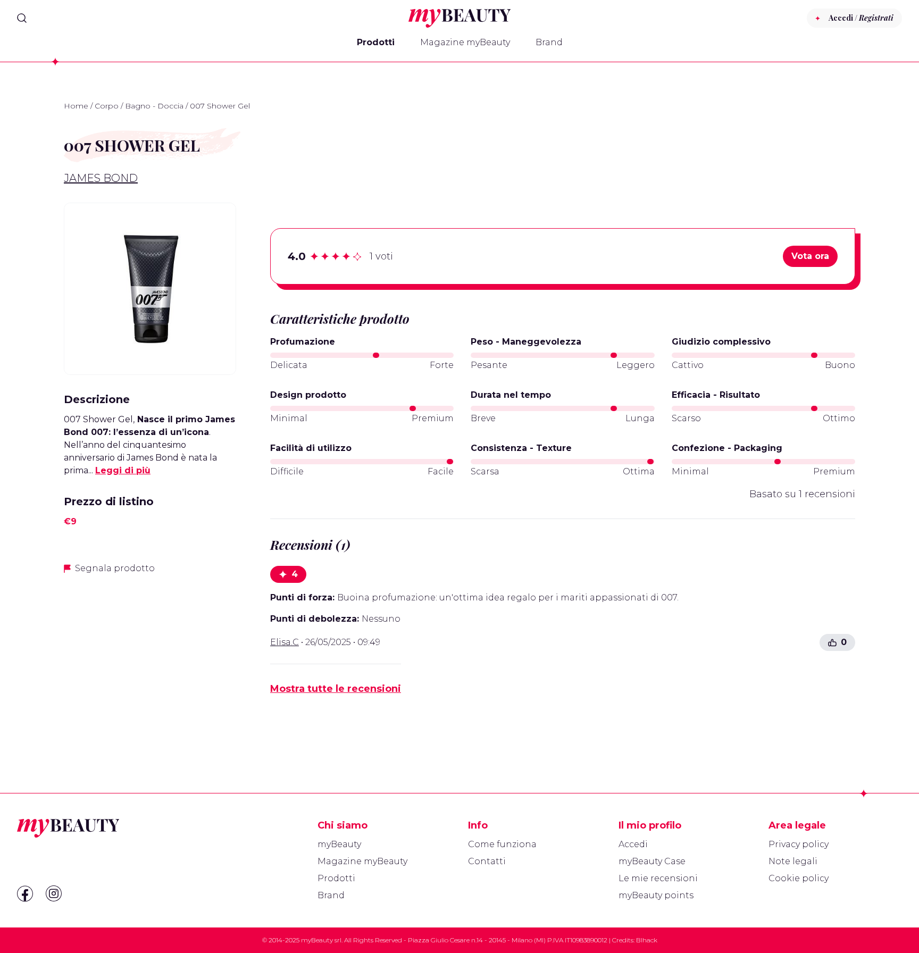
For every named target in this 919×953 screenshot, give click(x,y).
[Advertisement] (150, 658)
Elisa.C (284, 642)
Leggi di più (123, 470)
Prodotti (376, 42)
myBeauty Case (652, 861)
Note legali (792, 861)
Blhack (646, 940)
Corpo (107, 106)
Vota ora (810, 256)
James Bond (101, 178)
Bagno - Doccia (154, 106)
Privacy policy (798, 844)
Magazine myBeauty (465, 42)
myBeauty (339, 844)
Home (76, 106)
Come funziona (502, 844)
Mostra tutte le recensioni (335, 689)
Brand (549, 42)
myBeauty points (656, 895)
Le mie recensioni (658, 878)
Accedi (633, 844)
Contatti (487, 861)
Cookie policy (798, 878)
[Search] (22, 18)
